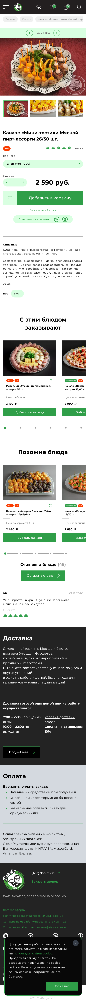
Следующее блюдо (56, 33)
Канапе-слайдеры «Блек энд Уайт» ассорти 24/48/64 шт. (28, 513)
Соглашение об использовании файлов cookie (34, 927)
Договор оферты (14, 909)
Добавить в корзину (50, 198)
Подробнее (18, 752)
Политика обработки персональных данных (33, 915)
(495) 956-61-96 (43, 873)
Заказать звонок (45, 881)
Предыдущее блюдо (29, 33)
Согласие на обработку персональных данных (34, 921)
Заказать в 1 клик (43, 210)
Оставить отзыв (40, 575)
